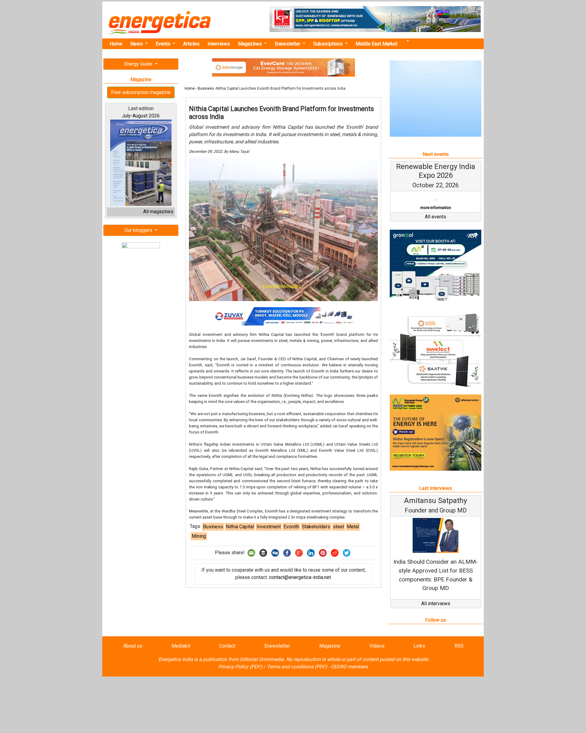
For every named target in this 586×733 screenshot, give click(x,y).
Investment (269, 527)
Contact (227, 646)
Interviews (219, 44)
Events (164, 44)
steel (338, 527)
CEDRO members (349, 667)
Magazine (329, 646)
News (137, 44)
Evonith (291, 527)
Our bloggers (139, 230)
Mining (199, 536)
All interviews (435, 603)
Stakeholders (316, 527)
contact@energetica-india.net (300, 577)
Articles (191, 44)
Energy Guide (139, 64)
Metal (353, 527)
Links (419, 646)
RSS (459, 646)
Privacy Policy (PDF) (240, 667)
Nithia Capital (240, 527)
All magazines (158, 211)
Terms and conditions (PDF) (297, 667)
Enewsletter (288, 44)
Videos (377, 646)
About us (132, 646)
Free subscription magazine (141, 92)
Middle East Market (376, 44)
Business (206, 88)
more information (435, 207)
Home (116, 44)
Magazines (250, 44)
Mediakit (181, 646)
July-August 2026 (141, 116)
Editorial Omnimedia (262, 659)
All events (435, 217)
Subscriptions (328, 44)
